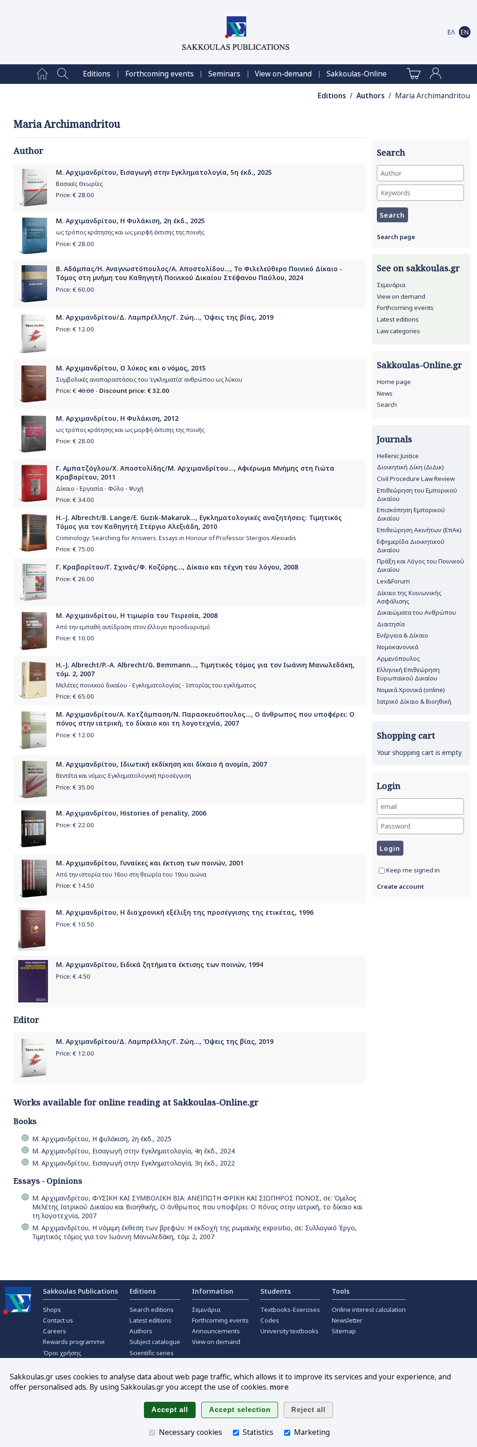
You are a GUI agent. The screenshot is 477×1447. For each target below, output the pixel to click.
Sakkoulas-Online (357, 74)
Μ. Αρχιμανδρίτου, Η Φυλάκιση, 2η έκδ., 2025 (130, 220)
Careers (54, 1331)
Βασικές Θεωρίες (79, 184)
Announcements (216, 1331)
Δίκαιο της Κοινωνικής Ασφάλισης (409, 597)
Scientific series (151, 1353)
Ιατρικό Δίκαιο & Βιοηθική (414, 701)
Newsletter (347, 1320)
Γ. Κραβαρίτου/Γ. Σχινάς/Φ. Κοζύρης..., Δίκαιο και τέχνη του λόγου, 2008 (177, 566)
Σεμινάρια (391, 285)
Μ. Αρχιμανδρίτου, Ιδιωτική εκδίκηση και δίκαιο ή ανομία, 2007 (161, 764)
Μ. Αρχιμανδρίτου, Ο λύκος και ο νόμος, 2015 (131, 367)
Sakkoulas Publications (80, 1291)
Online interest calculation (369, 1309)
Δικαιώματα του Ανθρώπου (416, 612)
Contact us (58, 1320)
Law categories (398, 331)
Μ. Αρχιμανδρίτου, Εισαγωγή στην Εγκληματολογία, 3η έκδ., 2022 (133, 1163)
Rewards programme (74, 1341)
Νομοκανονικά (397, 647)
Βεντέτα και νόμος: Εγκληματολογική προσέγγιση (123, 776)
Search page (396, 237)
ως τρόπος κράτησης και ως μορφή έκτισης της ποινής (130, 232)
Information (212, 1291)
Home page (394, 381)
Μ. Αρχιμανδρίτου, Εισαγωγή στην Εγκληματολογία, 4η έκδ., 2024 (133, 1150)
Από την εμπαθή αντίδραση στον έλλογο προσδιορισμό (133, 627)
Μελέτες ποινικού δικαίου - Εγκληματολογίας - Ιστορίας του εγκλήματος (156, 685)
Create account (400, 886)
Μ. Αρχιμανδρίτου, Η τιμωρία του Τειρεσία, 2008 (137, 615)
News (385, 393)
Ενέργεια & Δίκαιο (402, 635)
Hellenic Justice (398, 456)
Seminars (224, 74)
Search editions (151, 1309)
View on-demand (283, 74)
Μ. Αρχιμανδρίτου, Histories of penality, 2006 (131, 813)
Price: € (75, 195)
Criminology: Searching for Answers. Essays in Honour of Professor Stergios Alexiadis (176, 538)
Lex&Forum (393, 581)
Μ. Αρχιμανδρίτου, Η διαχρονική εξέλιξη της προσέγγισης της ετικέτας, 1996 (184, 912)
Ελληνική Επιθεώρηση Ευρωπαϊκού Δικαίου (408, 673)
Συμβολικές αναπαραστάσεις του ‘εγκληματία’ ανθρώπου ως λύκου (149, 380)
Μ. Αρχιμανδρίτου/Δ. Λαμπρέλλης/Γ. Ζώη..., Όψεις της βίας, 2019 (164, 317)
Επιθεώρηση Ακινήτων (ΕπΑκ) (419, 530)
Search (387, 404)
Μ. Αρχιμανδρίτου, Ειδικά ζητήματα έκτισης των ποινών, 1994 (159, 964)
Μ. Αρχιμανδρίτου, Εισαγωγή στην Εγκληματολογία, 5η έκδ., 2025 (164, 172)
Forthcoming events (159, 74)
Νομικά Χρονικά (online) (411, 690)
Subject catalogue (154, 1341)
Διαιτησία (391, 624)
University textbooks (289, 1331)
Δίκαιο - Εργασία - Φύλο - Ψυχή (99, 489)
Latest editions (398, 319)
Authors (370, 96)
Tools (340, 1291)
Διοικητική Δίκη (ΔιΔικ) (410, 467)
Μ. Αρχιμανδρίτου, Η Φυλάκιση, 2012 (117, 418)
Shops (52, 1309)
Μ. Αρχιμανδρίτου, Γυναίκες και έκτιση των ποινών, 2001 (150, 862)
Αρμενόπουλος (398, 658)
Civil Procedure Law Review (416, 478)
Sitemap (344, 1331)
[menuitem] (42, 74)
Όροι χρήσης (62, 1353)
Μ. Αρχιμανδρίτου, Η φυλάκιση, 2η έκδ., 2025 (101, 1138)
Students (275, 1291)
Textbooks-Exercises (290, 1309)
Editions (96, 74)
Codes (269, 1320)
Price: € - (112, 390)
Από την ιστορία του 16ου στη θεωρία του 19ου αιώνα (131, 874)
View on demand (401, 296)
